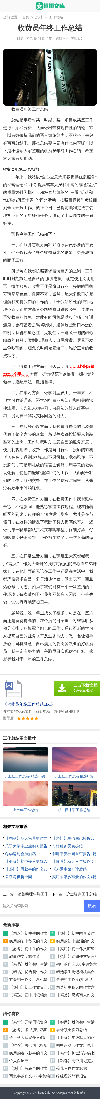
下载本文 (77, 39)
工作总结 (56, 17)
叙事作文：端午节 (24, 956)
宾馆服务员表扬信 (67, 846)
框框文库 (44, 1093)
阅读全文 (62, 39)
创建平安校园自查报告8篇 (74, 854)
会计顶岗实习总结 (71, 1030)
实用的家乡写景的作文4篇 (74, 877)
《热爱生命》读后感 (69, 869)
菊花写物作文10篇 (71, 1068)
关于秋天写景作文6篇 (27, 1038)
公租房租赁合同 (18, 877)
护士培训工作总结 (81, 894)
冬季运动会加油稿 (20, 854)
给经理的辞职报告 (71, 1076)
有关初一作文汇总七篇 (28, 980)
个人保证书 (18, 1061)
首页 (25, 17)
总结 (39, 17)
